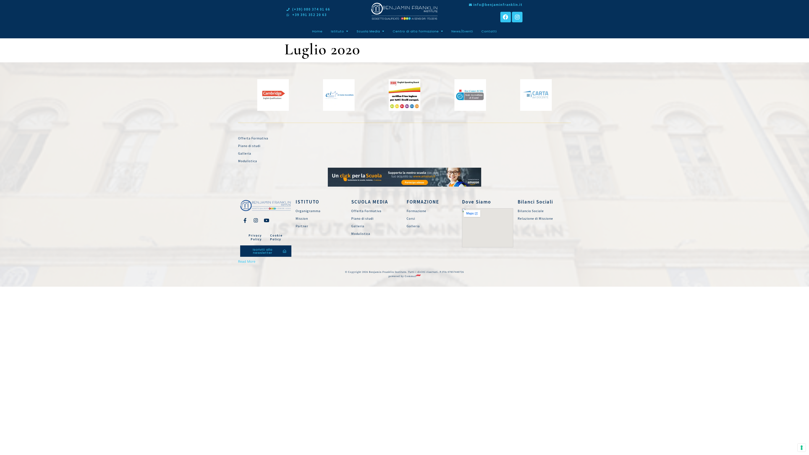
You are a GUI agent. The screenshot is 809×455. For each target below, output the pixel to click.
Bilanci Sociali (535, 202)
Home (317, 31)
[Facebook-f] (245, 220)
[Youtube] (266, 220)
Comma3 (410, 276)
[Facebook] (505, 17)
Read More (246, 261)
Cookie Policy (276, 237)
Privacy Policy (255, 237)
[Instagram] (517, 17)
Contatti (489, 31)
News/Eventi (462, 31)
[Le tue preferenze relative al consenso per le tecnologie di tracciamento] (802, 448)
